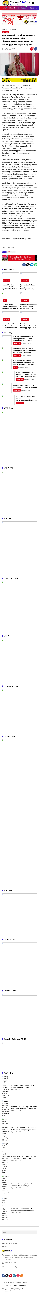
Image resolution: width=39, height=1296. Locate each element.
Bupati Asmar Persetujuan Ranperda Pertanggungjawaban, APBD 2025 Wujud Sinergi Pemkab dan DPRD (28, 326)
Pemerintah (5, 32)
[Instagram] (18, 1275)
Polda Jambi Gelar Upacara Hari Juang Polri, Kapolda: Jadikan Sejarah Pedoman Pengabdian (23, 1209)
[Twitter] (28, 264)
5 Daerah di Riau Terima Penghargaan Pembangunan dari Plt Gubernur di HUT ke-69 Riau (10, 306)
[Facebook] (24, 264)
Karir (3, 1283)
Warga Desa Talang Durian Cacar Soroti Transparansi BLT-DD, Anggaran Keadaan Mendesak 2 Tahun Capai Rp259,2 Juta (23, 1157)
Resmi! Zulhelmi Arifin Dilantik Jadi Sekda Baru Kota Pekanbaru (9, 326)
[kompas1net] (14, 3)
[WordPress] (14, 1275)
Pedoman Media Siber (9, 1243)
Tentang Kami (21, 1283)
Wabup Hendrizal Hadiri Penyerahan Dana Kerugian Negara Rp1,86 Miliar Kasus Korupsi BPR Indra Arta (28, 306)
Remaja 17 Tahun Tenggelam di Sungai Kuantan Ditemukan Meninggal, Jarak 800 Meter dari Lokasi (23, 1086)
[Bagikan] (35, 49)
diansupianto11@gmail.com (14, 1267)
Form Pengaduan (20, 1285)
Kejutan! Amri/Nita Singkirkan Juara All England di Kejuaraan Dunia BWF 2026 (24, 1108)
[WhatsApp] (35, 264)
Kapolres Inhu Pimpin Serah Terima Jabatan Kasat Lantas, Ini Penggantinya (23, 1185)
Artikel (4, 300)
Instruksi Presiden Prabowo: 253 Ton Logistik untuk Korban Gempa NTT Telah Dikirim (9, 287)
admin (3, 48)
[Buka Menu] (33, 3)
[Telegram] (32, 264)
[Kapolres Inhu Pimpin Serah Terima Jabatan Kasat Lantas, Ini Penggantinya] (6, 1185)
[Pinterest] (10, 1275)
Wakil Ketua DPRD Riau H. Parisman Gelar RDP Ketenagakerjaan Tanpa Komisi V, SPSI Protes (24, 1129)
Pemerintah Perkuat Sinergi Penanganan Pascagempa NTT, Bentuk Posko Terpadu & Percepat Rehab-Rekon (28, 287)
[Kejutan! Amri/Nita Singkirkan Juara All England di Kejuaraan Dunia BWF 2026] (6, 1108)
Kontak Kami (6, 1285)
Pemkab (12, 252)
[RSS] (21, 1275)
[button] (29, 3)
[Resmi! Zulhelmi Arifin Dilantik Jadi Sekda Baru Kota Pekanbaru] (10, 316)
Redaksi (4, 1246)
